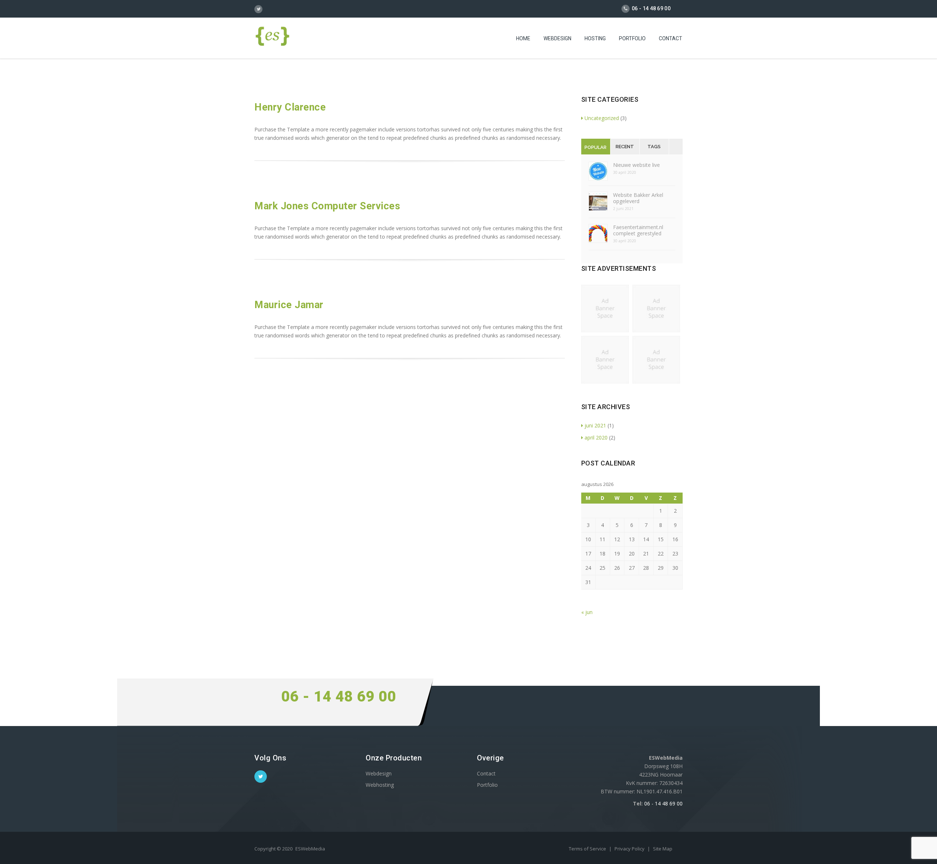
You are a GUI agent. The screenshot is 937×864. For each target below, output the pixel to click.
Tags (654, 146)
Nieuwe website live (636, 165)
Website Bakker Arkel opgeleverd (638, 198)
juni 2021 (595, 425)
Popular (595, 147)
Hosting (595, 38)
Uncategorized (602, 118)
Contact (670, 38)
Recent (625, 146)
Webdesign (557, 38)
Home (523, 38)
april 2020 (596, 437)
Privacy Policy (630, 848)
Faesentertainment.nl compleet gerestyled (638, 230)
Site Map (662, 848)
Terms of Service (588, 848)
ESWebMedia (310, 848)
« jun (587, 612)
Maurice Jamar (289, 305)
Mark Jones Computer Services (327, 206)
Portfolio (632, 38)
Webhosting (380, 784)
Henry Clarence (290, 107)
